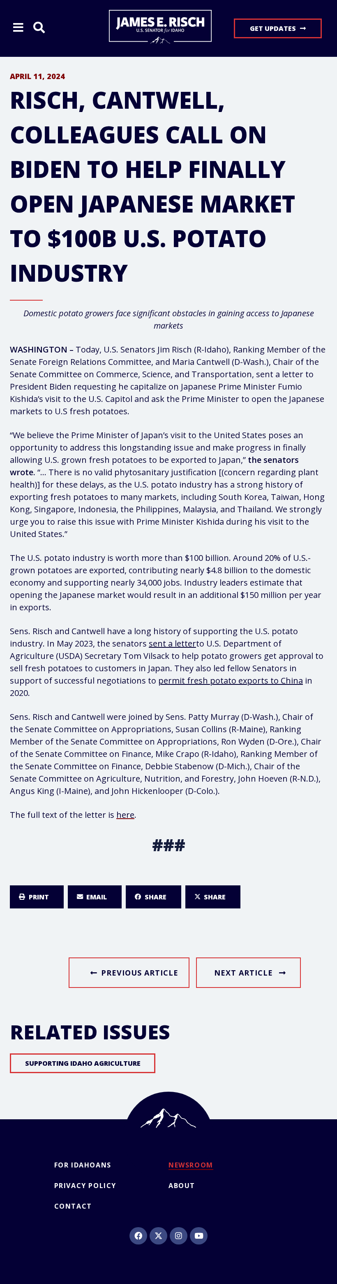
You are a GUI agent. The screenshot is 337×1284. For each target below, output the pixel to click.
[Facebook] (138, 1235)
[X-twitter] (158, 1235)
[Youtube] (198, 1235)
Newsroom (190, 1165)
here (125, 814)
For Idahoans (82, 1165)
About (181, 1185)
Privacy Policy (85, 1185)
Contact (73, 1206)
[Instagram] (178, 1235)
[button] (37, 896)
